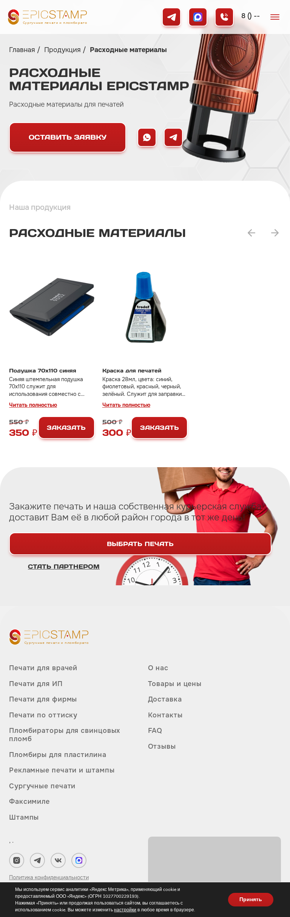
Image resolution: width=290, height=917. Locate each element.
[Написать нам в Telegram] (173, 137)
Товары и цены (175, 684)
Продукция (63, 50)
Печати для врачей (43, 668)
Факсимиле (29, 801)
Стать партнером (64, 566)
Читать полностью (33, 405)
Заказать (66, 427)
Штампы (24, 817)
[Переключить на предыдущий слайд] (251, 233)
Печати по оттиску (43, 715)
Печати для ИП (36, 684)
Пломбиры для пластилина (57, 755)
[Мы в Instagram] (16, 860)
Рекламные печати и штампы (62, 770)
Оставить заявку (67, 137)
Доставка (165, 699)
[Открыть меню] (274, 17)
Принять (250, 899)
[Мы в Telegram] (171, 17)
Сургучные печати (42, 786)
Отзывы (162, 746)
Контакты (165, 715)
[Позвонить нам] (224, 17)
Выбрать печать (140, 544)
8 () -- (250, 15)
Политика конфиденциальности (49, 877)
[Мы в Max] (197, 17)
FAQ (155, 730)
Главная (23, 50)
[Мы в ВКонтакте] (58, 860)
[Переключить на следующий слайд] (275, 233)
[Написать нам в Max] (146, 137)
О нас (158, 668)
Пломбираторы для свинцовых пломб (64, 734)
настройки (125, 910)
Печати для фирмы (43, 699)
